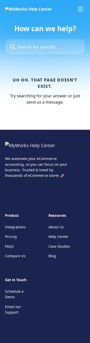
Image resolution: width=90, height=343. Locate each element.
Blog (52, 255)
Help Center (58, 236)
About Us (56, 227)
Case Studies (59, 246)
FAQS (9, 246)
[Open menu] (80, 9)
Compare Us (15, 255)
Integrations (15, 227)
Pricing (11, 236)
